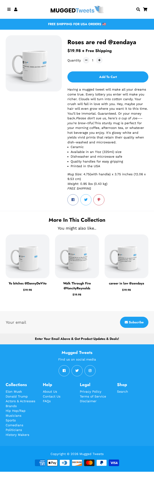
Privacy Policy (90, 391)
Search (122, 391)
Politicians (14, 430)
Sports (11, 420)
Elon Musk (14, 391)
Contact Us (51, 396)
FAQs (47, 401)
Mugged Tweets (91, 454)
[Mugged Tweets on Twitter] (77, 370)
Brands (11, 406)
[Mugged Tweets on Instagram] (90, 370)
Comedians (14, 425)
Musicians (13, 415)
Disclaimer (88, 401)
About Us (50, 391)
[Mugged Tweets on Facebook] (64, 370)
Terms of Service (93, 396)
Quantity (74, 60)
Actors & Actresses (20, 401)
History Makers (17, 435)
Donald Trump (17, 396)
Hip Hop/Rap (16, 411)
